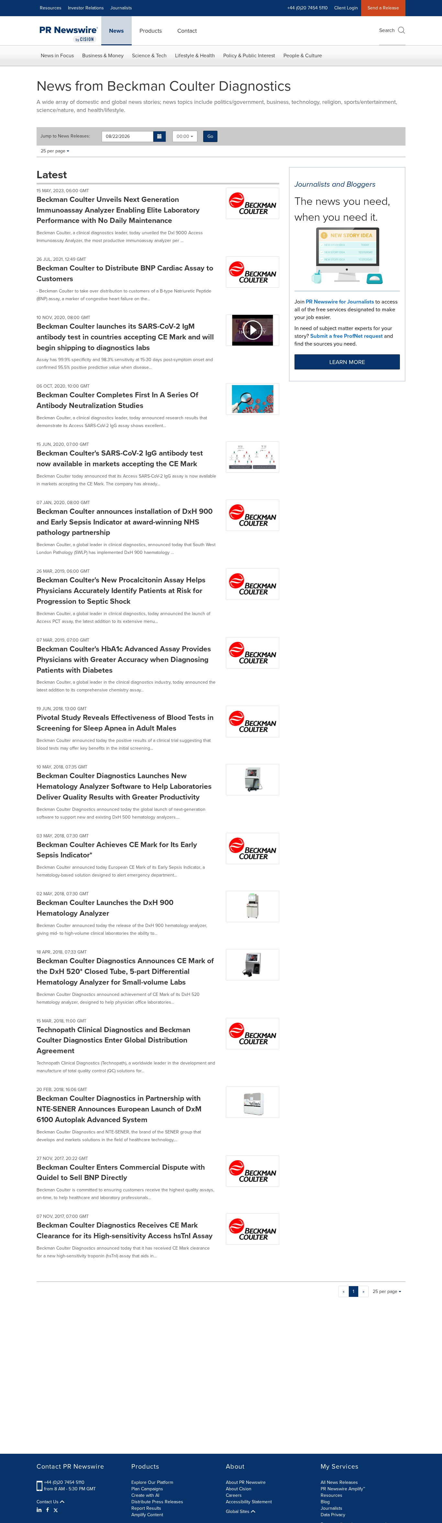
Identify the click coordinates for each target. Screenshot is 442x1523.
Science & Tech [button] (149, 55)
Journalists (121, 8)
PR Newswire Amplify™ (343, 1488)
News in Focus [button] (57, 55)
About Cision (238, 1488)
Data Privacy (333, 1514)
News (116, 31)
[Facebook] (47, 1510)
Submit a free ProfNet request (346, 336)
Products (150, 31)
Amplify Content (147, 1514)
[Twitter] (56, 1510)
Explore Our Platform (152, 1482)
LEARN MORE (347, 362)
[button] (159, 136)
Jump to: (65, 136)
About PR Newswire (246, 1482)
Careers (234, 1495)
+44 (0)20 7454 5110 (64, 1482)
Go (210, 136)
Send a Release (383, 8)
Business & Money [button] (103, 55)
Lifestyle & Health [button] (195, 55)
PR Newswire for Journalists (340, 302)
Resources (50, 8)
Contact (187, 31)
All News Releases (339, 1482)
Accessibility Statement (249, 1501)
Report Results (146, 1508)
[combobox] (184, 136)
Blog (325, 1501)
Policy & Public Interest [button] (249, 55)
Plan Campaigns (147, 1488)
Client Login (346, 8)
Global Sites (238, 1511)
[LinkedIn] (40, 1510)
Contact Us (48, 1502)
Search (387, 30)
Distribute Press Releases (157, 1501)
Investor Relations (86, 8)
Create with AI (145, 1495)
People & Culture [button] (302, 55)
